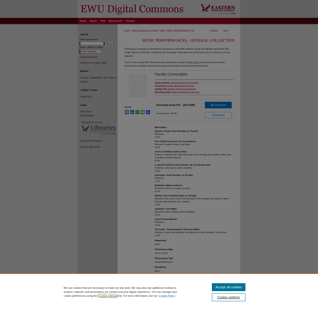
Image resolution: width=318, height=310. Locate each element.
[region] (159, 292)
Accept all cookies (228, 287)
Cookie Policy (167, 295)
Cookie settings (108, 295)
